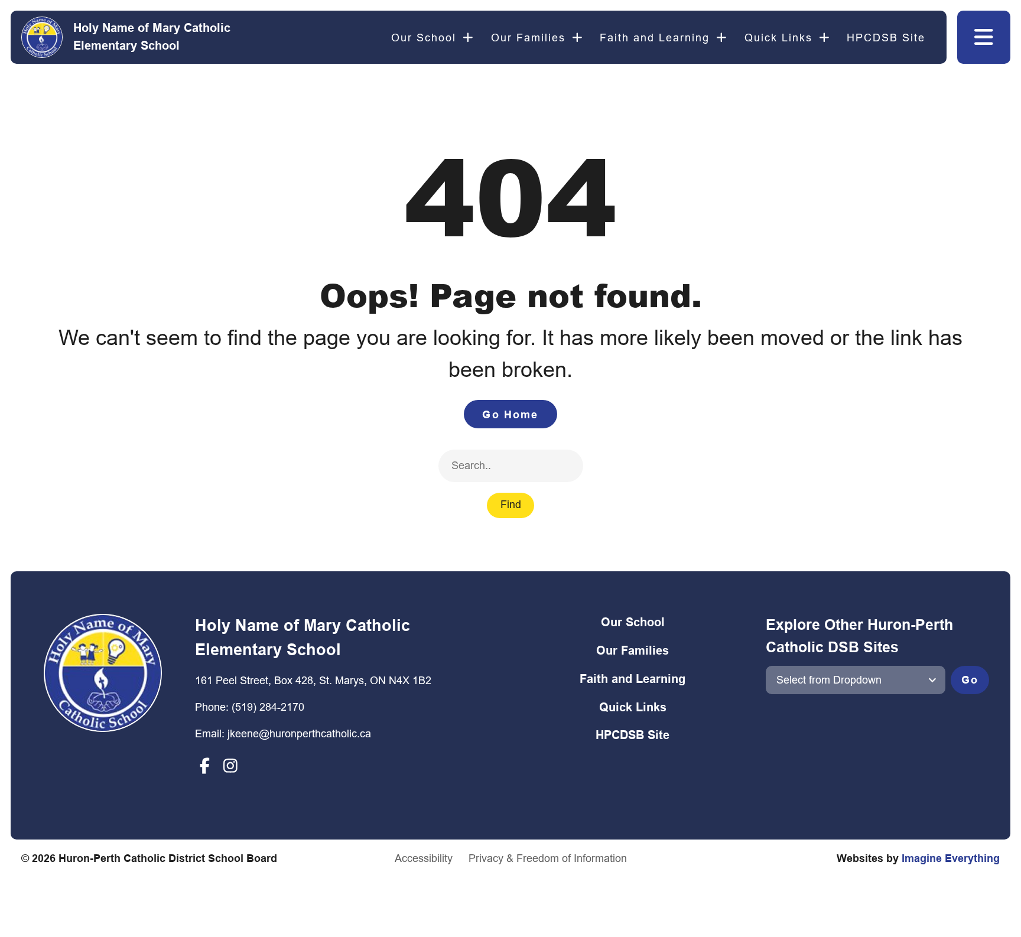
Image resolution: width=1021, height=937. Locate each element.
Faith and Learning (655, 37)
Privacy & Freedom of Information (548, 858)
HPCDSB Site (886, 37)
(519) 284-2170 (268, 707)
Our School (423, 37)
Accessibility (424, 858)
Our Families (528, 37)
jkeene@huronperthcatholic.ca (299, 733)
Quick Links (778, 37)
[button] (983, 37)
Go (969, 680)
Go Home (510, 414)
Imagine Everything (951, 858)
